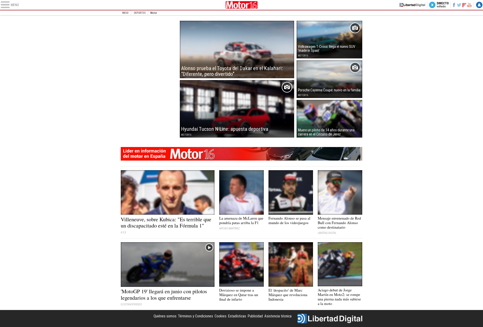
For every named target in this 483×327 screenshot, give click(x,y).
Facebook (453, 5)
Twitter (459, 5)
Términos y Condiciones (195, 316)
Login (479, 5)
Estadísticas (237, 316)
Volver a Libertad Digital (412, 5)
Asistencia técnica (277, 316)
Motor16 (241, 5)
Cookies (220, 316)
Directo (443, 5)
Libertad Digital (330, 318)
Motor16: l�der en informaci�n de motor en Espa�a (241, 154)
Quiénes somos (165, 316)
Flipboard (464, 4)
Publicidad (255, 316)
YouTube (469, 5)
